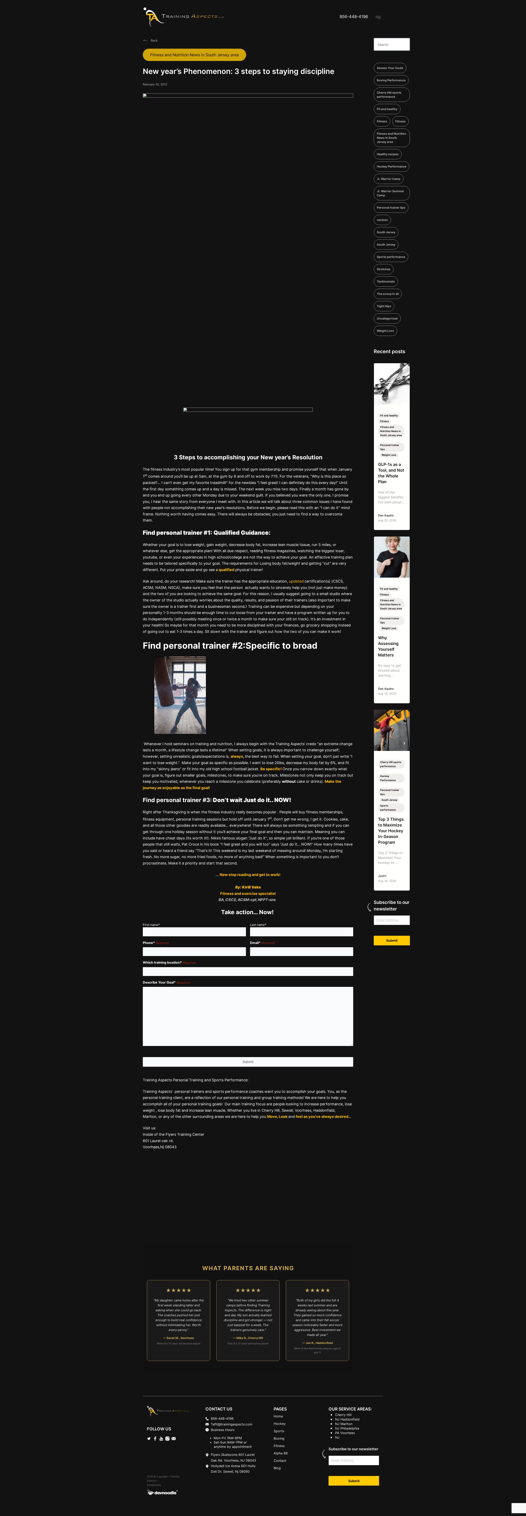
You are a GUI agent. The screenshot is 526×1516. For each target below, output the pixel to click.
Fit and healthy (387, 109)
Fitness (382, 121)
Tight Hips (384, 306)
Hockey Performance (391, 166)
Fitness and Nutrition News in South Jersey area (194, 54)
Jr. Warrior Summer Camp (390, 193)
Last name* (258, 925)
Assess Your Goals (390, 68)
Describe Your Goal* (166, 982)
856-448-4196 (354, 16)
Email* (262, 943)
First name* (151, 925)
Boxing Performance (391, 80)
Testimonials (386, 281)
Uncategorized (387, 318)
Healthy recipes (388, 154)
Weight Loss (385, 330)
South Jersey (386, 232)
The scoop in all (388, 293)
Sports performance (391, 257)
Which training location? (169, 962)
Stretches (383, 269)
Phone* (156, 943)
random (382, 220)
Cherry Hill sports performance (389, 94)
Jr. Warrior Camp (388, 178)
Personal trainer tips (391, 207)
